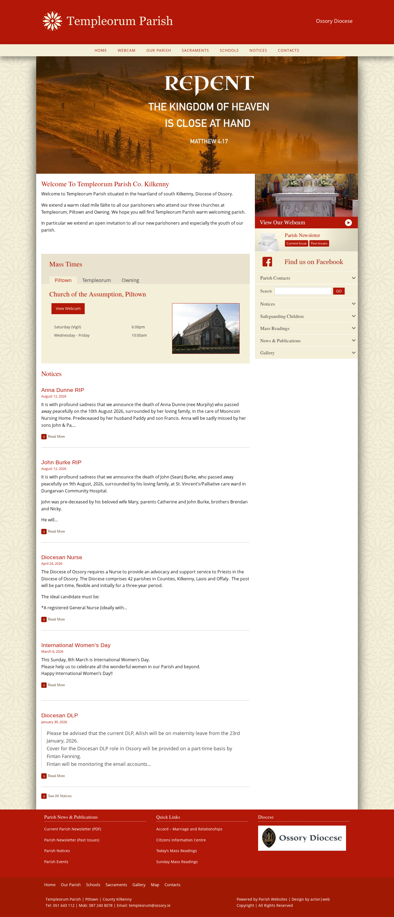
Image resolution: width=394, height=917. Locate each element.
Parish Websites (273, 899)
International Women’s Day (76, 645)
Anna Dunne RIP (62, 390)
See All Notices (60, 796)
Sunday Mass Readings (177, 862)
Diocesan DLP (59, 715)
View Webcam (68, 308)
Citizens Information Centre (181, 840)
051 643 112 (64, 905)
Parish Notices (57, 851)
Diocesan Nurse (61, 557)
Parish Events (56, 862)
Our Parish (158, 50)
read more (56, 437)
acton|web (320, 899)
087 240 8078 (101, 905)
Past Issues (319, 243)
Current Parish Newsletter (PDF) (72, 829)
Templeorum (96, 280)
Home (101, 50)
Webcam (127, 50)
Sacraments (195, 50)
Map (155, 885)
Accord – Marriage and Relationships (189, 829)
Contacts (288, 50)
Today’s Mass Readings (176, 851)
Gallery (139, 885)
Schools (229, 50)
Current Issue (297, 243)
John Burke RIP (61, 462)
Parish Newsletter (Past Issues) (71, 840)
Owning (130, 280)
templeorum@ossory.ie (149, 905)
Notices (258, 50)
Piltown (63, 280)
